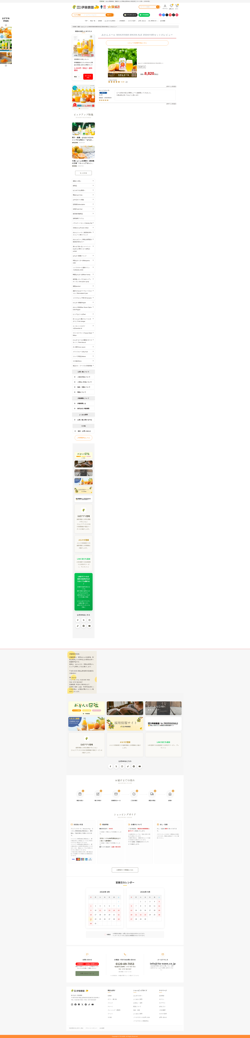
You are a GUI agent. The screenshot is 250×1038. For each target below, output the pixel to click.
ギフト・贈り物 (112, 999)
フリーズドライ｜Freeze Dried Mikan (82, 334)
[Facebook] (163, 15)
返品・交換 (136, 1010)
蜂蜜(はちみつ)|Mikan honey (81, 274)
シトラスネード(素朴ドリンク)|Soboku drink (81, 269)
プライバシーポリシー (91, 1028)
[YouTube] (170, 15)
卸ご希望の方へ (153, 21)
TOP (86, 21)
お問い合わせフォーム (87, 973)
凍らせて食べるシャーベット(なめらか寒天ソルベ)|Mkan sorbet (82, 249)
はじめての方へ (137, 995)
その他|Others (77, 361)
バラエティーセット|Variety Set (82, 223)
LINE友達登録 (145, 14)
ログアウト (162, 1003)
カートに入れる (88, 76)
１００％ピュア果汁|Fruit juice (82, 298)
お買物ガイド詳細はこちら (125, 870)
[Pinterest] (176, 15)
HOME (74, 26)
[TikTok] (173, 15)
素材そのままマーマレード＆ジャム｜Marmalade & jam (82, 292)
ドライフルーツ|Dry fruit (80, 351)
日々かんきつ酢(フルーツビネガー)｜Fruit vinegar (82, 320)
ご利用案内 (122, 21)
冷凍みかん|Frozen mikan (81, 228)
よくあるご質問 (137, 999)
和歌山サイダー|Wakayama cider (81, 262)
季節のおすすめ (77, 195)
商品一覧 (92, 21)
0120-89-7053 (125, 964)
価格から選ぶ (77, 181)
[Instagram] (160, 15)
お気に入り (162, 1006)
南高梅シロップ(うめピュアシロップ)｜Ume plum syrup (82, 280)
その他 (110, 1017)
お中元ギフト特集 (78, 199)
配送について (137, 1006)
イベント (110, 1013)
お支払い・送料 (137, 1003)
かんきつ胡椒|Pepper (79, 302)
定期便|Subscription (79, 204)
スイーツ (110, 1006)
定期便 (100, 21)
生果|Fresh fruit (77, 209)
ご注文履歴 (162, 1010)
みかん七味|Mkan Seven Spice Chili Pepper (82, 308)
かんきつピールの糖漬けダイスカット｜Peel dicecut (82, 341)
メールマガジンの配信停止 (141, 1021)
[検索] (157, 7)
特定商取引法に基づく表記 (76, 1028)
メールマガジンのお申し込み (141, 1017)
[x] (82, 1005)
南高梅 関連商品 (78, 214)
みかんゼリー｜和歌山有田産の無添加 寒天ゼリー (82, 241)
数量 (75, 77)
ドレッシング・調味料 (114, 1010)
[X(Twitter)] (167, 15)
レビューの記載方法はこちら (137, 43)
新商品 (75, 185)
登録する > (109, 14)
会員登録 (161, 995)
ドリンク (110, 1003)
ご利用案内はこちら (83, 437)
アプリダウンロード (131, 14)
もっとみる (83, 173)
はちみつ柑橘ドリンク (80, 256)
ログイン (161, 999)
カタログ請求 (131, 21)
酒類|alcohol (76, 286)
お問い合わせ (142, 21)
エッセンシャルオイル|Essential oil (79, 327)
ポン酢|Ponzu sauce (79, 347)
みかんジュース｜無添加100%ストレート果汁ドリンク (82, 234)
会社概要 (162, 21)
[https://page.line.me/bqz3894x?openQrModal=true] (79, 1005)
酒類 (79, 26)
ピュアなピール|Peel (79, 314)
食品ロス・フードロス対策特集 (82, 365)
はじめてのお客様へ (110, 21)
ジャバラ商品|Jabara (79, 356)
